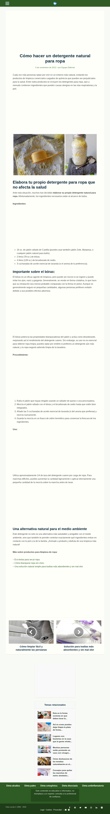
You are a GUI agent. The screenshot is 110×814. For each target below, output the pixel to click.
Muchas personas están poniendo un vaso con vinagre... (61, 750)
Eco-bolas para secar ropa (27, 559)
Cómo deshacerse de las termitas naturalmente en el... (62, 761)
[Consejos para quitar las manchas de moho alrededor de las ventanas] (45, 772)
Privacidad (57, 810)
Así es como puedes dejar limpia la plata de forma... (62, 727)
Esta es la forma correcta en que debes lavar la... (60, 716)
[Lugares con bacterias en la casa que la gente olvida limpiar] (45, 738)
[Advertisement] (55, 30)
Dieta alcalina (13, 786)
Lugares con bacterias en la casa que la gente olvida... (62, 739)
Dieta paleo (30, 786)
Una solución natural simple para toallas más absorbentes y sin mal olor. (48, 566)
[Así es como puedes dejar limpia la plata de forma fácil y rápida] (45, 726)
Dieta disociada (70, 786)
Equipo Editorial (68, 67)
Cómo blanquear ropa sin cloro (29, 563)
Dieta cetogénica (48, 786)
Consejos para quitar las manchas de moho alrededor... (62, 773)
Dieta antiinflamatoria (93, 786)
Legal (42, 810)
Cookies (49, 810)
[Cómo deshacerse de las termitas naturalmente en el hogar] (45, 761)
